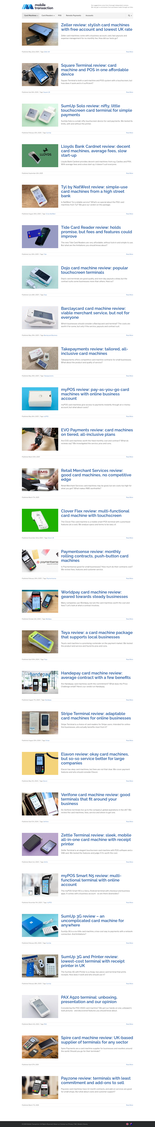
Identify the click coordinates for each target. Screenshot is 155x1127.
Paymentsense (51, 578)
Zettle (46, 862)
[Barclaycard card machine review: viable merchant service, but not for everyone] (40, 317)
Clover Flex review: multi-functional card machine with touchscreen (95, 513)
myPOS (46, 416)
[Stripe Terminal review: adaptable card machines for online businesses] (40, 722)
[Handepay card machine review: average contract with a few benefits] (40, 682)
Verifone (46, 821)
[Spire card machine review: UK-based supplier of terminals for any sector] (40, 1046)
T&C (75, 1124)
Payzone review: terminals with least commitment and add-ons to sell (96, 1080)
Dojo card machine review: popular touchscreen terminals (94, 270)
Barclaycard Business (50, 335)
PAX (45, 1024)
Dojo (45, 295)
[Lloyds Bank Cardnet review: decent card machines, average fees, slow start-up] (40, 155)
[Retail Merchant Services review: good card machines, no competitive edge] (40, 479)
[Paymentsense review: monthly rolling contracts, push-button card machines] (40, 560)
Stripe (47, 740)
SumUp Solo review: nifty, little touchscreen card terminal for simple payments (96, 110)
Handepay (48, 700)
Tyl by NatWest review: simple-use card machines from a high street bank (94, 191)
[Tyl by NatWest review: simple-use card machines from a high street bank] (40, 196)
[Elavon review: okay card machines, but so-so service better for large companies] (40, 763)
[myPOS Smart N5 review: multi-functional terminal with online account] (40, 884)
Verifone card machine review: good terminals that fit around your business (95, 799)
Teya (45, 659)
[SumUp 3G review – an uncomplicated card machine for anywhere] (40, 925)
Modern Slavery (83, 1124)
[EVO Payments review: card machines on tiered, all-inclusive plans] (40, 439)
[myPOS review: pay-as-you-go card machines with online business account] (40, 398)
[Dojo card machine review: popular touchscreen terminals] (40, 277)
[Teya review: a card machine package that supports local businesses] (40, 641)
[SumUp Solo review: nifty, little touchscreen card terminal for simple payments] (40, 115)
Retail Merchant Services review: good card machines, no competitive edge (96, 475)
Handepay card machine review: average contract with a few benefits (96, 675)
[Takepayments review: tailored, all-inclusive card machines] (40, 358)
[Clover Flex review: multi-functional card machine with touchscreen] (40, 520)
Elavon (45, 781)
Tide (45, 254)
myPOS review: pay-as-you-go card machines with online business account (95, 394)
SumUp (48, 133)
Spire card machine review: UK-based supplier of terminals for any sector (97, 1039)
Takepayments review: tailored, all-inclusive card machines (94, 351)
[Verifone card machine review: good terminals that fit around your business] (40, 803)
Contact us (63, 1124)
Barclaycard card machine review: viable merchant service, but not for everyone (95, 313)
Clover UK (51, 538)
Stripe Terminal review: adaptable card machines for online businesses (96, 715)
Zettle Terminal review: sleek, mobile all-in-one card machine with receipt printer (96, 839)
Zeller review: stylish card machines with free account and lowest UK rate (96, 27)
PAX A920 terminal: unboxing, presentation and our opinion (89, 999)
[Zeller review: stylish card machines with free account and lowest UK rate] (40, 34)
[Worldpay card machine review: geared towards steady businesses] (40, 601)
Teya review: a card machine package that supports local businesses (97, 634)
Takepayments (48, 376)
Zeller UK (47, 52)
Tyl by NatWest (50, 214)
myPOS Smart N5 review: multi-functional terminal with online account (91, 880)
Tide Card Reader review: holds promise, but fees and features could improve (96, 232)
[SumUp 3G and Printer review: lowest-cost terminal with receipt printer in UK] (40, 965)
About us (56, 1124)
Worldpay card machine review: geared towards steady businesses (94, 594)
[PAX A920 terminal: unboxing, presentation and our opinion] (40, 1006)
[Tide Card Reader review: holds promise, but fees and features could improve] (40, 236)
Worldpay (49, 619)
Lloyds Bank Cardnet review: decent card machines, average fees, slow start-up (95, 151)
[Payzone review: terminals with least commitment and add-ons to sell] (40, 1087)
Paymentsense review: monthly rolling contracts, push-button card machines (94, 556)
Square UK (46, 92)
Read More (129, 52)
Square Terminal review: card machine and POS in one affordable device (94, 70)
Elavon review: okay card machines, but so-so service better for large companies (95, 758)
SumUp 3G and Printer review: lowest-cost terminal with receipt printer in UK (93, 961)
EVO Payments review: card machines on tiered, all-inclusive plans (97, 432)
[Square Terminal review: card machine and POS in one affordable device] (40, 74)
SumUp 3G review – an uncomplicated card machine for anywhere (92, 920)
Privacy (70, 1124)
